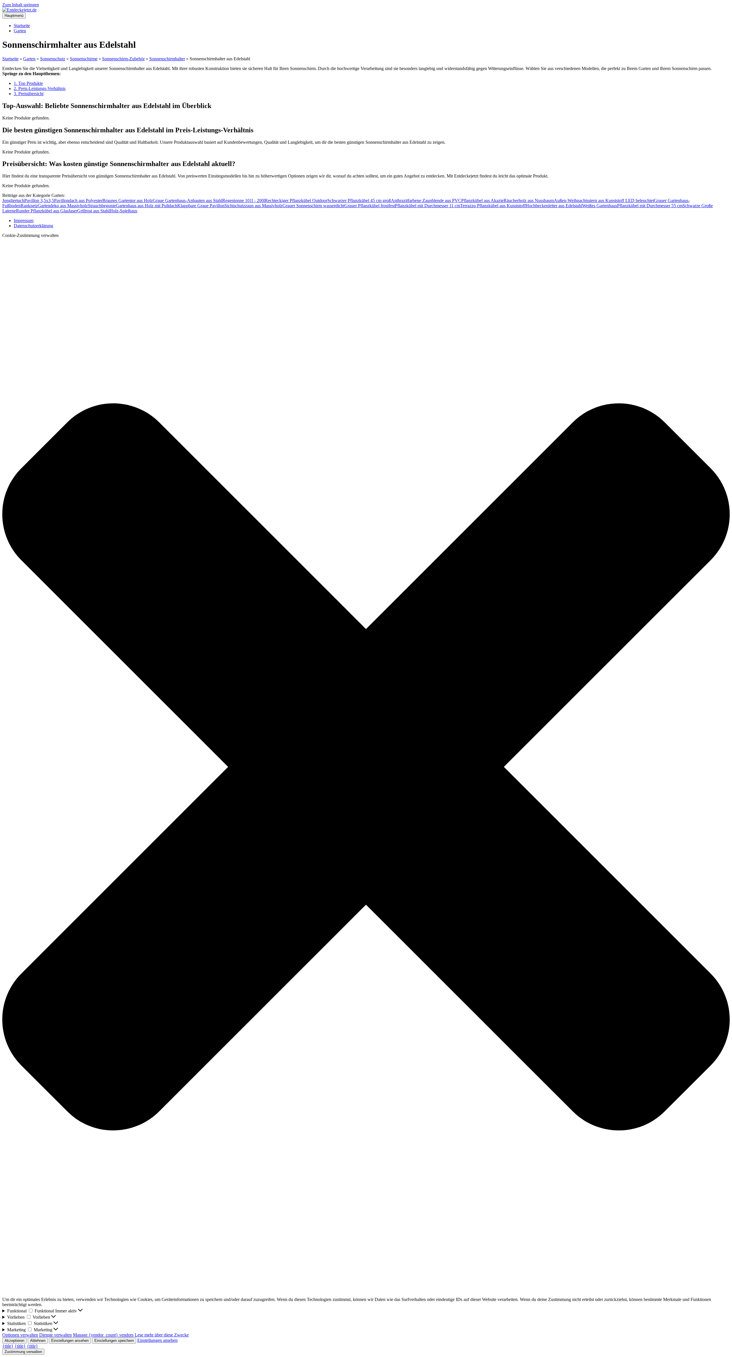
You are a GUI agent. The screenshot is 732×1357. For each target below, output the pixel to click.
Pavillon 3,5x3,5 (39, 200)
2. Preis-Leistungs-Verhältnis (39, 88)
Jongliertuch (13, 200)
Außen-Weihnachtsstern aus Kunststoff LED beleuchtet (604, 200)
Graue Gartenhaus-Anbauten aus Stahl (187, 200)
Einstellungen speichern (114, 1340)
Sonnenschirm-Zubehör (123, 58)
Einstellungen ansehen (70, 1340)
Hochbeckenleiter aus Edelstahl (554, 205)
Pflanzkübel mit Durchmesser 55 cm (650, 205)
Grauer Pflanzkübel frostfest (369, 205)
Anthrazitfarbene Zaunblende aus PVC (426, 200)
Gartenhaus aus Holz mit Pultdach (146, 205)
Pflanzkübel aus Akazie (482, 200)
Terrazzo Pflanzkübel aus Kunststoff (493, 205)
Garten (20, 30)
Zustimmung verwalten (23, 1352)
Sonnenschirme (84, 58)
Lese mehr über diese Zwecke (162, 1334)
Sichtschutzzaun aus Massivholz (253, 205)
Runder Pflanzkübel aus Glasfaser (46, 210)
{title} (7, 1346)
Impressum (23, 220)
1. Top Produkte (28, 83)
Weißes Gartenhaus (599, 205)
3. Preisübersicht (28, 93)
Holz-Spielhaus (123, 210)
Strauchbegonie (102, 205)
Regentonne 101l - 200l (243, 200)
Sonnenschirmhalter (167, 58)
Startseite (22, 25)
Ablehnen (37, 1340)
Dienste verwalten (55, 1334)
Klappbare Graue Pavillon (200, 205)
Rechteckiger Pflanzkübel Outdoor (296, 200)
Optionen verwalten (20, 1334)
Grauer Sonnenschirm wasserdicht (313, 205)
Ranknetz (29, 205)
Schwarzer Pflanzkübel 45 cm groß (359, 200)
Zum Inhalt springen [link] (20, 4)
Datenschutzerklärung (33, 225)
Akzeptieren (14, 1340)
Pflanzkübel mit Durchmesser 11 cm (427, 205)
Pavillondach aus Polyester (78, 200)
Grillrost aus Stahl (93, 210)
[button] (366, 767)
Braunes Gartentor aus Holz (127, 200)
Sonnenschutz (52, 58)
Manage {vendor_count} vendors (103, 1334)
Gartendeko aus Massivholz (63, 205)
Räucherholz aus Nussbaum (529, 200)
